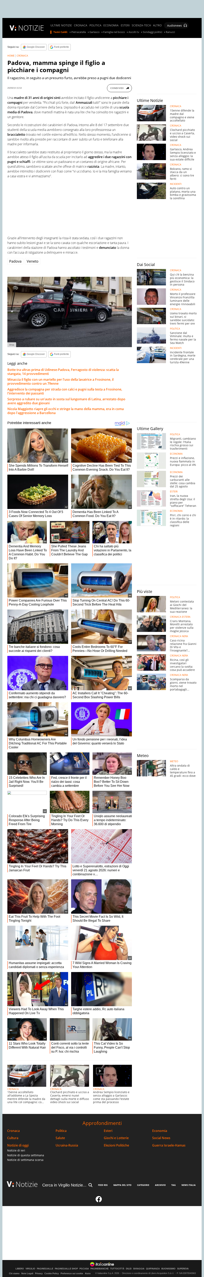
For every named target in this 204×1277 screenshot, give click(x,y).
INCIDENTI (175, 184)
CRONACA (80, 25)
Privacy (39, 1273)
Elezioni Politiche (116, 1145)
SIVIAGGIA (138, 1269)
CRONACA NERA (179, 636)
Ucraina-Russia (67, 1145)
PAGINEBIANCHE (99, 1269)
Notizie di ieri (16, 1150)
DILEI (128, 1269)
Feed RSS (103, 1184)
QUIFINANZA (153, 1269)
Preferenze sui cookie (72, 1273)
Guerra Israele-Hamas (168, 1145)
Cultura (12, 1138)
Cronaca (13, 1131)
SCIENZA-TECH (141, 25)
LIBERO (20, 1269)
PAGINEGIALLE (45, 1269)
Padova (15, 261)
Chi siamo (14, 1273)
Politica (61, 1131)
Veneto (32, 261)
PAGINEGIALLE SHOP (66, 1269)
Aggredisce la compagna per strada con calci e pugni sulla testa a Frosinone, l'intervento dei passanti (64, 391)
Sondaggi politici (152, 32)
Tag (173, 1184)
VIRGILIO (30, 1269)
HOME (11, 55)
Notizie (27, 1184)
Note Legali (27, 1273)
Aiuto (88, 1273)
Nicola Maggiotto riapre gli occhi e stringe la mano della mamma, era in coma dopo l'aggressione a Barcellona (65, 411)
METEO (174, 761)
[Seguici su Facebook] (99, 1201)
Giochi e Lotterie (116, 1138)
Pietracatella (78, 32)
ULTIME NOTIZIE (61, 25)
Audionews (174, 25)
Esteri (108, 1131)
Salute (60, 1138)
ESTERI (125, 25)
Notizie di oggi (18, 1145)
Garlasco (94, 32)
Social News (161, 1138)
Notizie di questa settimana (25, 1155)
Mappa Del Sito (122, 1184)
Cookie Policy (51, 1273)
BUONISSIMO (168, 1269)
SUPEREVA (183, 1269)
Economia (159, 1131)
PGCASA (84, 1269)
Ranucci (170, 32)
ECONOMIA (111, 25)
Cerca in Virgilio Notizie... (64, 1185)
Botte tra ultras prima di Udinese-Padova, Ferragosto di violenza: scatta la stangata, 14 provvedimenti (63, 372)
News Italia (188, 1184)
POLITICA (95, 25)
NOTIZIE (31, 28)
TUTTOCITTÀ (117, 1269)
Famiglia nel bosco (114, 32)
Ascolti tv (133, 32)
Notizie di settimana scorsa (25, 1160)
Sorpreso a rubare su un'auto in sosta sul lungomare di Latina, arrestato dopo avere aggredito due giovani (66, 401)
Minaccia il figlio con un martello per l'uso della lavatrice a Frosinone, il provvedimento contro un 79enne (60, 381)
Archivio (160, 1184)
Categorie (143, 1184)
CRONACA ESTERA (180, 617)
